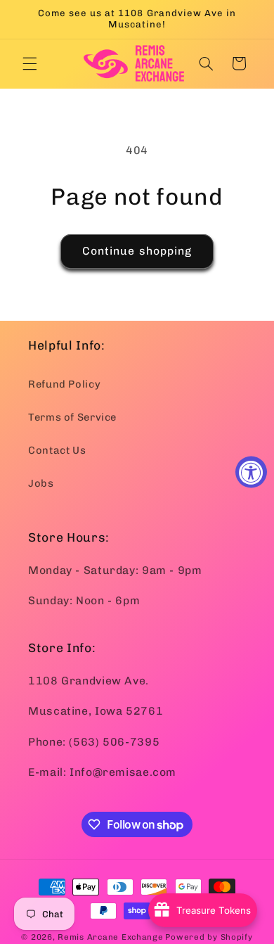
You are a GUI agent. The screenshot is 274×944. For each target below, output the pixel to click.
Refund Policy (64, 384)
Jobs (41, 483)
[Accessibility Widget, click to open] (251, 472)
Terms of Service (72, 417)
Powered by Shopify (208, 937)
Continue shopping (137, 250)
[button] (29, 63)
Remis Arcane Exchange (110, 937)
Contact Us (57, 450)
